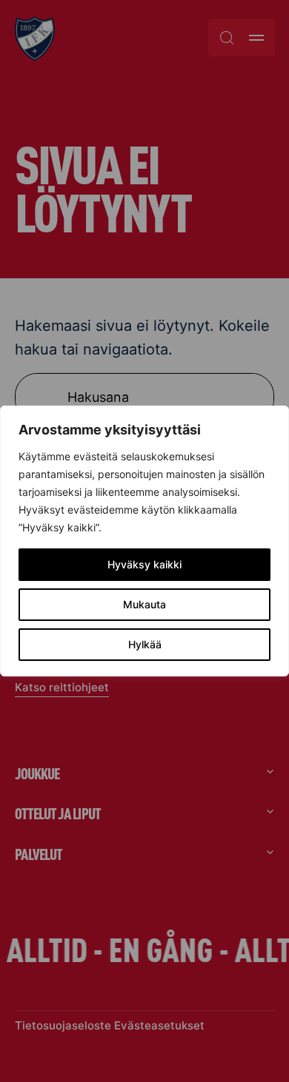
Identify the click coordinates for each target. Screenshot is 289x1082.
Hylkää (145, 644)
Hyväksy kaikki (144, 564)
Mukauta (144, 604)
